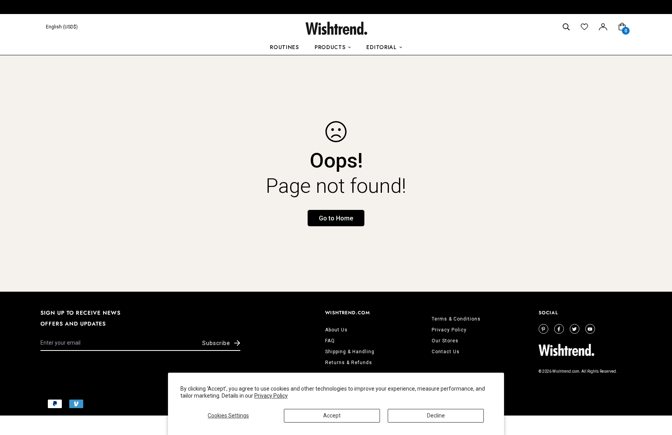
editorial (381, 47)
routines (284, 47)
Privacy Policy (271, 396)
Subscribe (216, 343)
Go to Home (336, 218)
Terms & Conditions (456, 319)
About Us (336, 330)
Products (330, 47)
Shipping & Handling (349, 351)
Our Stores (445, 340)
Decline (436, 415)
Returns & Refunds (348, 362)
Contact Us (446, 351)
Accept (332, 415)
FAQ (330, 340)
